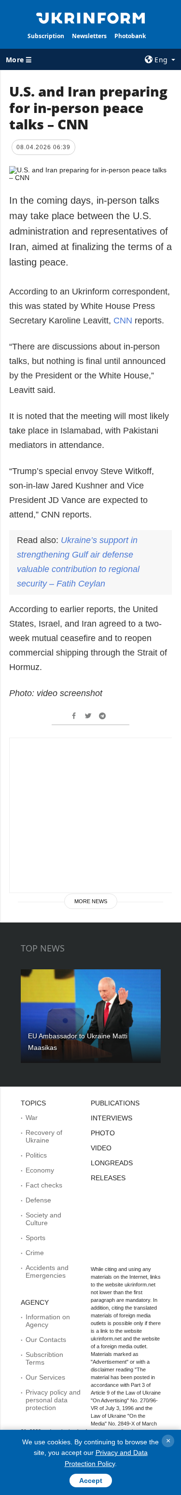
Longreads (112, 1163)
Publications (115, 1103)
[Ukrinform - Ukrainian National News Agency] (90, 17)
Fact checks (44, 1185)
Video (101, 1148)
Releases (108, 1178)
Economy (40, 1170)
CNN (123, 320)
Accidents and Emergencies (47, 1271)
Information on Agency (48, 1320)
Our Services (45, 1377)
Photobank (130, 36)
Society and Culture (43, 1219)
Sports (35, 1238)
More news (90, 901)
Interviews (111, 1118)
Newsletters (89, 36)
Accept (90, 1480)
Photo (103, 1133)
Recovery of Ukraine (44, 1136)
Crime (35, 1253)
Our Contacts (46, 1339)
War (32, 1117)
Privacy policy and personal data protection (53, 1399)
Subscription (46, 36)
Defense (38, 1200)
